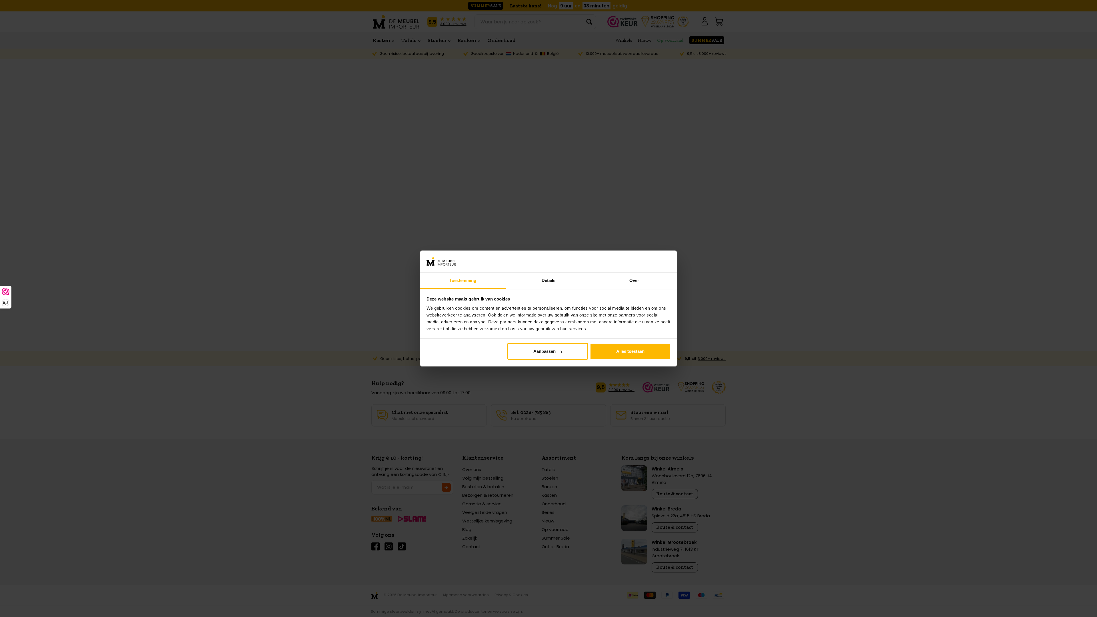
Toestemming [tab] (462, 280)
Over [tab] (634, 280)
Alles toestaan (630, 351)
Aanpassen (544, 351)
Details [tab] (549, 280)
